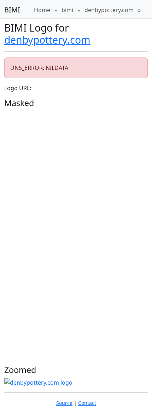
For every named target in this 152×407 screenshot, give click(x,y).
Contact (87, 403)
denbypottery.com (109, 10)
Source (64, 403)
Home (42, 10)
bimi (67, 10)
